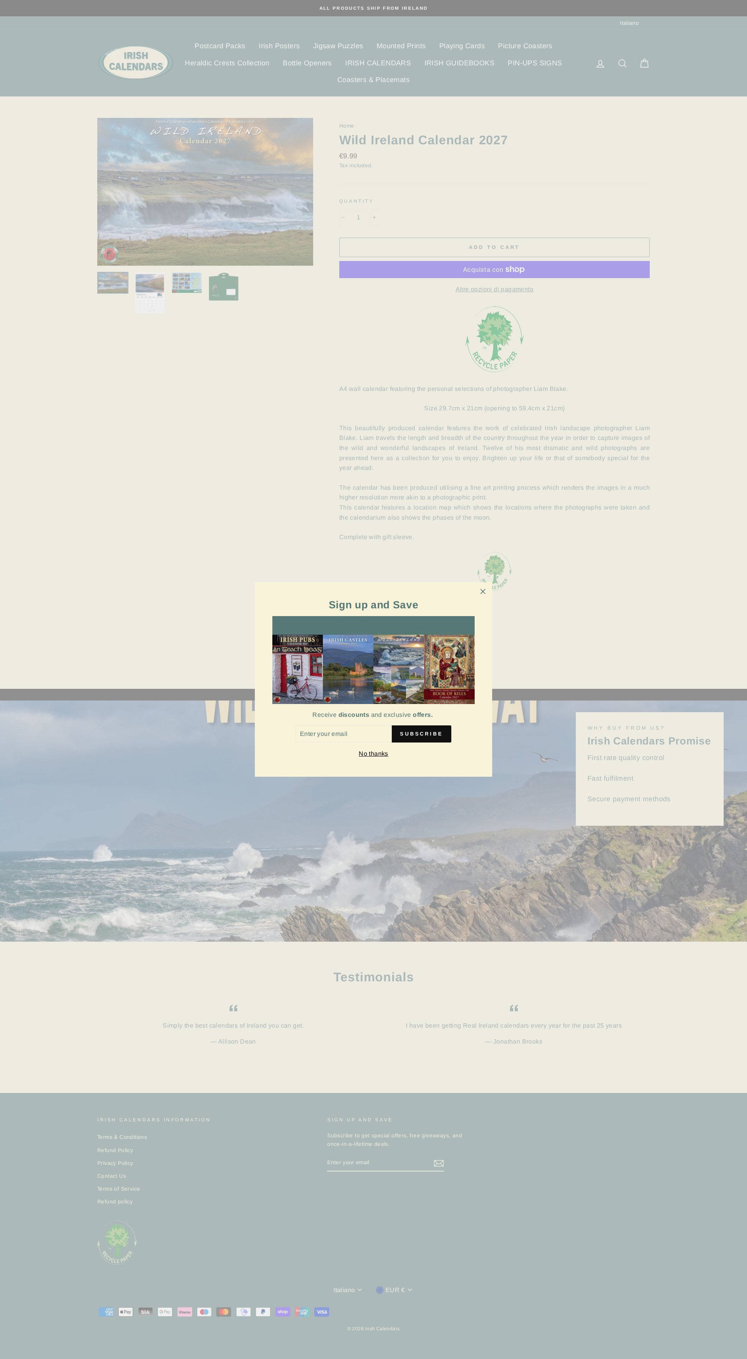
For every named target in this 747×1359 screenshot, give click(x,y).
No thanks (373, 753)
